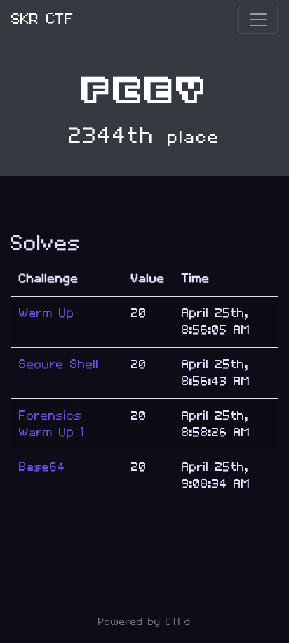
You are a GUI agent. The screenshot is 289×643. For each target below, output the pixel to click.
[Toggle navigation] (258, 20)
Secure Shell (59, 364)
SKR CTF (42, 19)
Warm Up (46, 313)
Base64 (42, 467)
